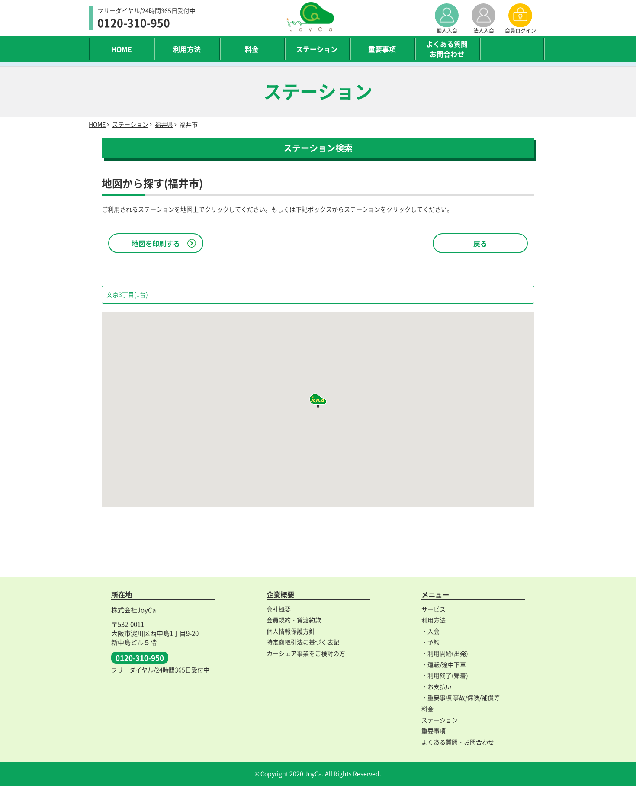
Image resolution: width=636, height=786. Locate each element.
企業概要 (280, 594)
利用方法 (187, 49)
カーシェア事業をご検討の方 (306, 653)
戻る (480, 243)
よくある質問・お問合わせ (457, 742)
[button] (318, 401)
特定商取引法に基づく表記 (303, 642)
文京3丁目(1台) (127, 294)
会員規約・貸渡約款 (294, 619)
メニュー (435, 594)
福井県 (164, 124)
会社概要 (279, 609)
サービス (433, 609)
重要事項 (382, 49)
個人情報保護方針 (291, 631)
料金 (252, 49)
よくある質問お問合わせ (447, 48)
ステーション (316, 49)
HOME (121, 49)
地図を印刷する (156, 243)
